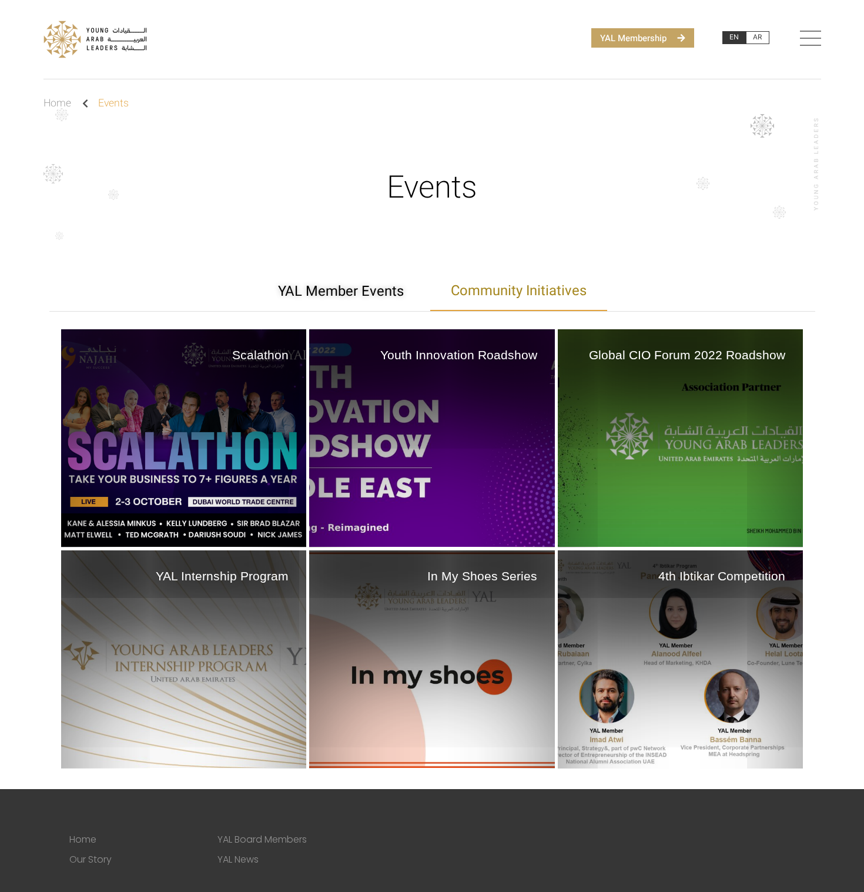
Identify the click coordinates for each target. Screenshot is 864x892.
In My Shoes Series (482, 576)
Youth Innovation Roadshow (458, 355)
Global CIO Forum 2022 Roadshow (687, 355)
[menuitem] (734, 38)
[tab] (340, 292)
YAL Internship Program (222, 576)
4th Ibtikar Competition (721, 576)
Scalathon (260, 355)
